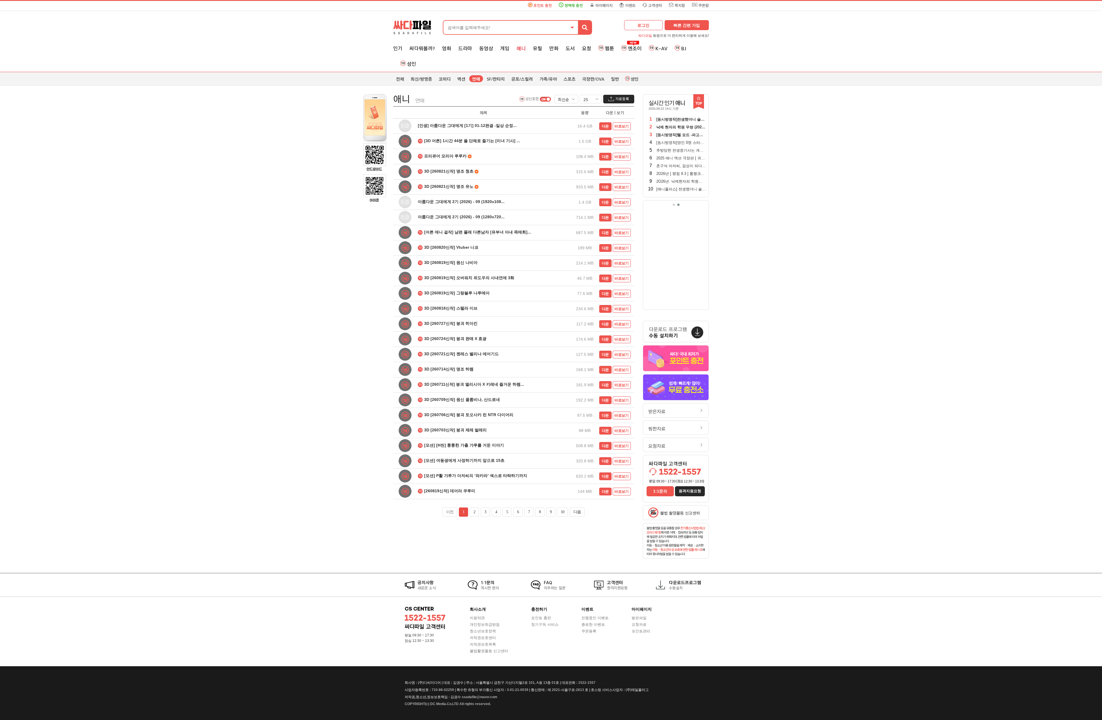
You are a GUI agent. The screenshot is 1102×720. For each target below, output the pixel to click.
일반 (615, 79)
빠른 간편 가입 (687, 25)
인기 (397, 48)
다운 (605, 126)
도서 (570, 48)
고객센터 (655, 5)
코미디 (445, 79)
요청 (586, 48)
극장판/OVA (593, 79)
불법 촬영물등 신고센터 (680, 513)
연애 (476, 79)
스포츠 (570, 79)
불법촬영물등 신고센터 (489, 651)
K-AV (661, 48)
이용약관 (477, 618)
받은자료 (657, 411)
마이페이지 (604, 5)
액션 (461, 79)
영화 (446, 48)
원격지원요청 (690, 491)
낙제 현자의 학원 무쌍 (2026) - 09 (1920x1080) (695, 127)
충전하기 (539, 609)
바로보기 (621, 126)
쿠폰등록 (588, 631)
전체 (400, 79)
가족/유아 (548, 79)
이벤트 (630, 5)
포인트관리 (641, 631)
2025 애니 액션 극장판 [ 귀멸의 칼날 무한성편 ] (696, 158)
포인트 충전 (542, 5)
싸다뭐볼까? (422, 48)
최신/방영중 (421, 79)
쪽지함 (680, 5)
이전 (449, 512)
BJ (683, 48)
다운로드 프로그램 (668, 332)
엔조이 (635, 48)
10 (562, 512)
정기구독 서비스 (544, 624)
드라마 (465, 48)
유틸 (537, 48)
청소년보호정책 (483, 631)
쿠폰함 (704, 5)
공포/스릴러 (522, 79)
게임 (504, 48)
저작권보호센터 (483, 638)
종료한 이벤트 (593, 624)
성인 (411, 64)
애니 (521, 48)
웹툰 (609, 48)
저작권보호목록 (483, 644)
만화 (553, 48)
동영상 (486, 48)
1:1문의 (660, 491)
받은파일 (639, 618)
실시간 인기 (667, 103)
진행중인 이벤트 (595, 618)
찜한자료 (657, 428)
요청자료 (657, 446)
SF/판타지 (496, 79)
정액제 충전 (573, 5)
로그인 (643, 25)
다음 (577, 512)
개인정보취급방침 (485, 624)
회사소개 (478, 609)
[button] (674, 204)
